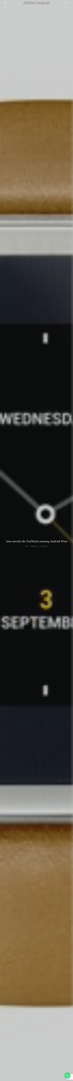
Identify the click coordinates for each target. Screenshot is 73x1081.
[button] (68, 3)
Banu (27, 546)
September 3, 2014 (34, 546)
